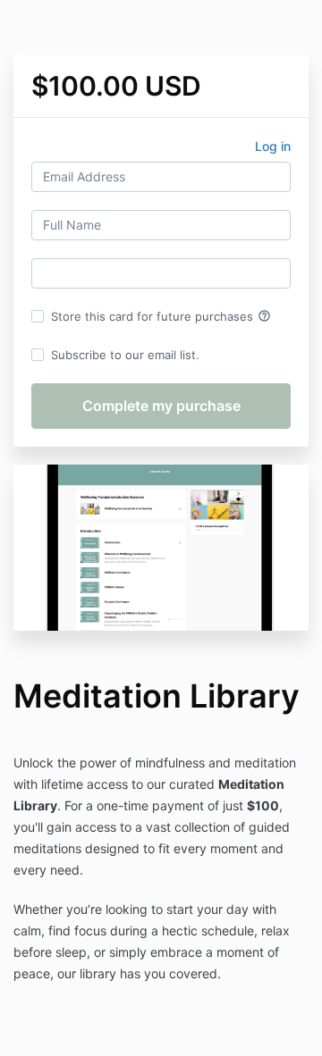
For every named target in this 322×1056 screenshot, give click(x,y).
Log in (273, 146)
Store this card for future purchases (161, 316)
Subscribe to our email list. (125, 355)
